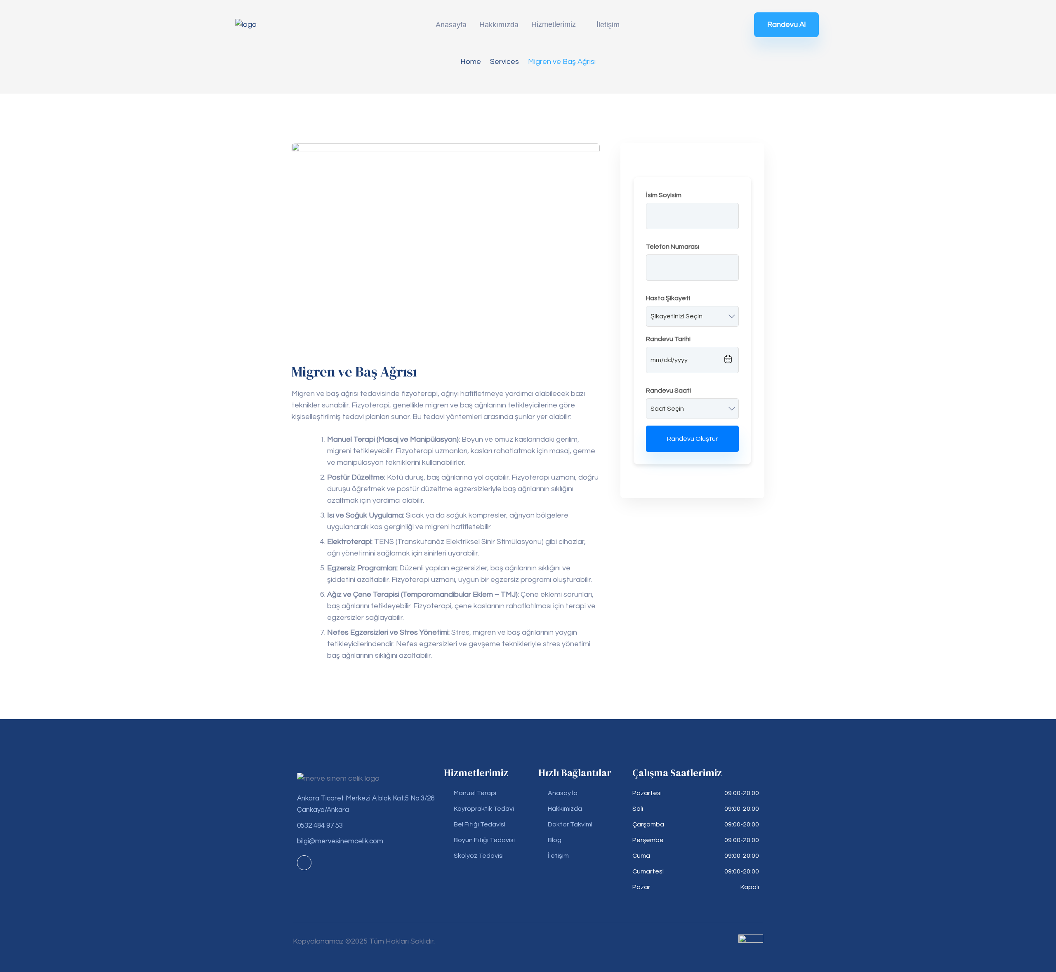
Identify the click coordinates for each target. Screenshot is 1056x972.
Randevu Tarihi (668, 339)
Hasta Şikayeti (668, 298)
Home (470, 62)
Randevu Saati (668, 390)
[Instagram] (304, 862)
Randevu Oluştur (692, 438)
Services (504, 62)
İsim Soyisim (663, 195)
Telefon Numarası (672, 246)
